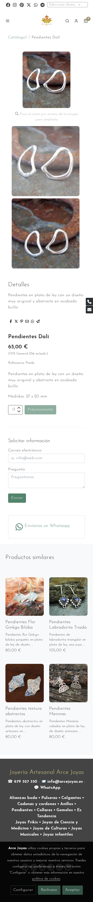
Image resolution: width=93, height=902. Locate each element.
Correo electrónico (25, 451)
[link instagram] (15, 4)
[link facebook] (8, 4)
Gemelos (64, 810)
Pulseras (49, 798)
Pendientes (22, 810)
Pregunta (16, 469)
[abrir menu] (8, 21)
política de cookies (46, 879)
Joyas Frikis (26, 822)
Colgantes (71, 798)
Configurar (23, 890)
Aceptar (72, 890)
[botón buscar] (67, 21)
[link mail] (89, 309)
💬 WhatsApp (47, 788)
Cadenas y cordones (36, 804)
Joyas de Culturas (50, 829)
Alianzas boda (23, 798)
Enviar (17, 498)
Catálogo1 (17, 37)
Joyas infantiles (58, 835)
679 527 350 (25, 782)
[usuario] (76, 21)
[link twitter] (29, 4)
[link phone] (89, 301)
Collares (44, 810)
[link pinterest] (22, 4)
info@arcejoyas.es (65, 782)
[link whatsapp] (36, 4)
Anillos (66, 804)
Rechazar (49, 890)
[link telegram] (42, 4)
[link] (46, 21)
